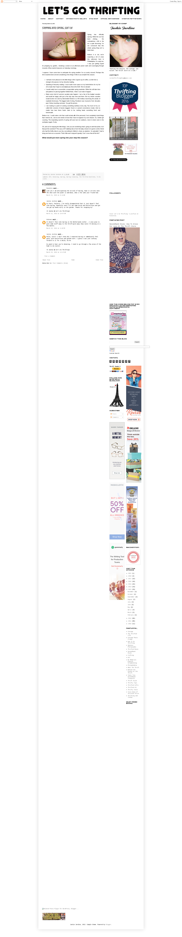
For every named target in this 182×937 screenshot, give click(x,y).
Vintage (130, 631)
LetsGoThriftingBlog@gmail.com (120, 78)
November (131, 591)
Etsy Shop (93, 18)
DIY (50, 177)
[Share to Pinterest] (85, 174)
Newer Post (46, 260)
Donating (56, 177)
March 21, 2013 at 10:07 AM (56, 213)
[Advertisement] (123, 288)
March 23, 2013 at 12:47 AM (56, 252)
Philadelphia (132, 665)
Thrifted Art (132, 687)
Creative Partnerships (131, 18)
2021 (130, 573)
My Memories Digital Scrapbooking (132, 661)
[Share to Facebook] (83, 174)
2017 (130, 578)
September (131, 597)
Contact (60, 18)
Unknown (49, 219)
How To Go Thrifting (131, 642)
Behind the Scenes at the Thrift (133, 671)
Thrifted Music (133, 649)
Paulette (49, 188)
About (50, 18)
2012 (130, 618)
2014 (130, 587)
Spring (62, 177)
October (131, 594)
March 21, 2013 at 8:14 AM (55, 195)
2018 (130, 576)
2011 (130, 621)
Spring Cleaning (72, 177)
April (130, 610)
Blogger (108, 924)
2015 (130, 584)
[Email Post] (73, 174)
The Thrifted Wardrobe (87, 177)
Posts (114, 414)
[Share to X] (81, 174)
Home (43, 18)
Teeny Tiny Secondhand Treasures (131, 676)
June (129, 604)
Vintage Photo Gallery (76, 18)
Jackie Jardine (51, 201)
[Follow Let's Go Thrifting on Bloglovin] (116, 406)
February (131, 615)
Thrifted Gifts (133, 685)
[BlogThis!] (79, 174)
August (130, 599)
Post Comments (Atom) (60, 263)
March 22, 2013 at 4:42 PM (55, 228)
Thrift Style (132, 680)
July (129, 602)
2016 (130, 581)
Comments (115, 417)
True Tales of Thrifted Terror (133, 692)
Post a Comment (50, 256)
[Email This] (77, 174)
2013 (130, 589)
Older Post (99, 260)
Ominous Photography (132, 646)
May (129, 607)
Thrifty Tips (132, 683)
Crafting (131, 655)
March (130, 612)
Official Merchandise (110, 18)
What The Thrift (133, 667)
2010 (130, 624)
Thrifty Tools (133, 689)
